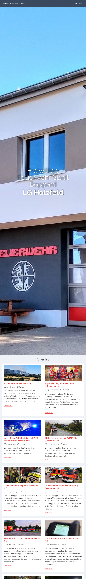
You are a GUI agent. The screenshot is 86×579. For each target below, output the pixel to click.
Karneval (66, 390)
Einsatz (21, 387)
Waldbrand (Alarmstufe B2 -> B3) (18, 384)
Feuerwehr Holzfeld (15, 3)
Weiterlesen (8, 405)
